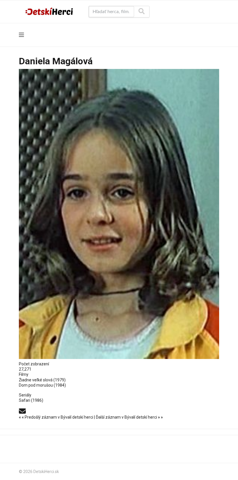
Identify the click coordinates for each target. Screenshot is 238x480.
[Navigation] (21, 35)
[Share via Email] (22, 410)
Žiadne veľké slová (36, 380)
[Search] (141, 11)
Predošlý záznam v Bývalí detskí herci (56, 417)
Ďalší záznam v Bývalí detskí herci (129, 417)
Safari (24, 400)
